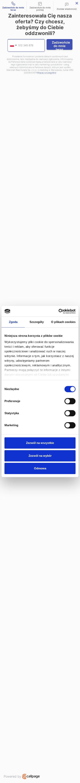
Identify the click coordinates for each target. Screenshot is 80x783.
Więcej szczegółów (46, 73)
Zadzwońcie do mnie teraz (61, 45)
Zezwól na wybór (40, 455)
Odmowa (40, 468)
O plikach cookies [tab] (63, 322)
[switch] (70, 401)
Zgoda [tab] (13, 322)
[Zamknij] (77, 3)
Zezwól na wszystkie (40, 442)
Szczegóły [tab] (37, 322)
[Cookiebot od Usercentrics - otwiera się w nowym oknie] (59, 311)
